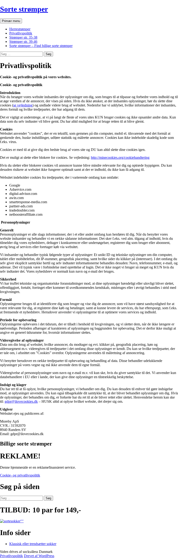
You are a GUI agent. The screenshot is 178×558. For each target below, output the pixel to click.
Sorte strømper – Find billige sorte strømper (41, 46)
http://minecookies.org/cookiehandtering (120, 157)
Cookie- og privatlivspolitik (20, 475)
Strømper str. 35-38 (23, 37)
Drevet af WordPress (39, 556)
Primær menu (11, 21)
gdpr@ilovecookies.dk (21, 401)
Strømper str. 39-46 (23, 42)
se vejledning (22, 105)
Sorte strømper (24, 9)
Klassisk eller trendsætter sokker (32, 544)
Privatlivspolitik (20, 33)
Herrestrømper (19, 29)
